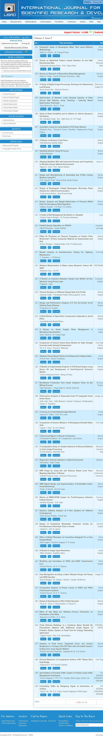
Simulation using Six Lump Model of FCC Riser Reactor (63, 127)
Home (4, 22)
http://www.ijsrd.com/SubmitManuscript (17, 68)
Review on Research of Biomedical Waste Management (62, 74)
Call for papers (45, 22)
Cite (49, 55)
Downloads (23, 725)
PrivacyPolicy (63, 721)
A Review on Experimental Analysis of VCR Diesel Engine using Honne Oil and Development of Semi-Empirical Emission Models (66, 369)
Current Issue (8, 133)
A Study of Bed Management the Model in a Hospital (61, 215)
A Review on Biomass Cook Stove (54, 140)
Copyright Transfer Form (12, 149)
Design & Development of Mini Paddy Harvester (59, 601)
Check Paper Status (10, 108)
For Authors (59, 22)
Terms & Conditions (66, 725)
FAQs (91, 22)
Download (56, 55)
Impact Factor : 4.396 (71, 32)
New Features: (7, 73)
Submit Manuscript (10, 104)
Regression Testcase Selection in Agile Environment (61, 460)
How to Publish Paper (11, 97)
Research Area (15, 22)
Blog (99, 22)
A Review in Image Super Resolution (55, 551)
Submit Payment (9, 94)
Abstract (43, 55)
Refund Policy (64, 723)
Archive (82, 22)
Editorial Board (30, 22)
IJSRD (30, 735)
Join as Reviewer (9, 124)
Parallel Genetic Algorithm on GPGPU (55, 226)
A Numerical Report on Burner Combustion (57, 436)
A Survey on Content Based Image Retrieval (58, 412)
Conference (71, 22)
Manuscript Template (11, 145)
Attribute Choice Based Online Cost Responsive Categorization (66, 356)
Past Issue (7, 136)
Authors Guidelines (10, 101)
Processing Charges (10, 111)
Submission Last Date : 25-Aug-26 (43, 721)
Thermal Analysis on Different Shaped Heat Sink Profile (63, 292)
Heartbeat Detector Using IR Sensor (54, 151)
